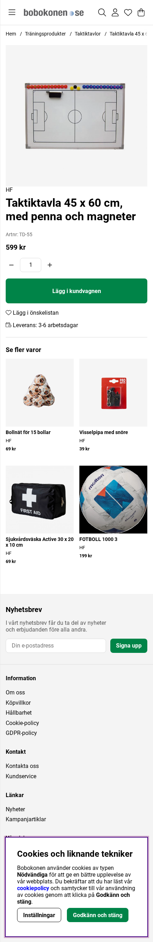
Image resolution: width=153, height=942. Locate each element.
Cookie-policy (22, 723)
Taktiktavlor (88, 34)
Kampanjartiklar (26, 819)
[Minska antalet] (11, 265)
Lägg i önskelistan (35, 312)
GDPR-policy (21, 733)
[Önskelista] (128, 12)
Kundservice (21, 776)
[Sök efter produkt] (102, 12)
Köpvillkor (18, 702)
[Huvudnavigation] (12, 12)
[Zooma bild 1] (76, 115)
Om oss (15, 692)
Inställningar (39, 915)
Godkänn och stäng (97, 915)
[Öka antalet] (50, 265)
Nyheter (15, 809)
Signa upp (129, 645)
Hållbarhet (19, 712)
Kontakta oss (22, 766)
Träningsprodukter (45, 34)
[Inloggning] (115, 12)
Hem (11, 34)
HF (9, 189)
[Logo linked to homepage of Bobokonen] (54, 12)
